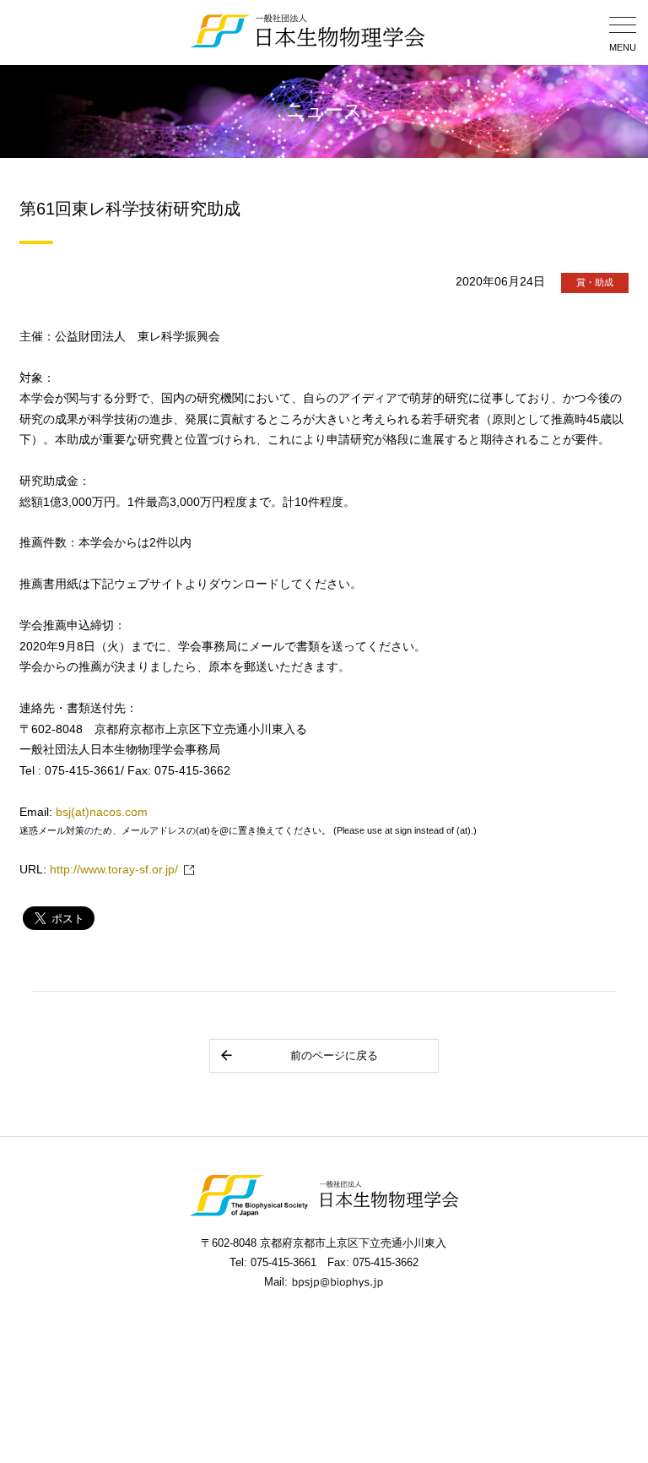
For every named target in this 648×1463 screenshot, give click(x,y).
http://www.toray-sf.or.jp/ (114, 869)
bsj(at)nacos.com (102, 812)
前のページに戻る (334, 1055)
